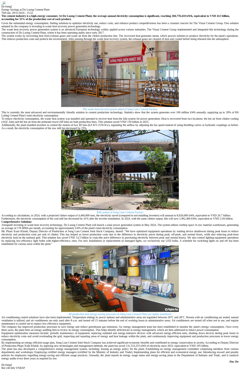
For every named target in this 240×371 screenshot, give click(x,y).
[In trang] (6, 6)
